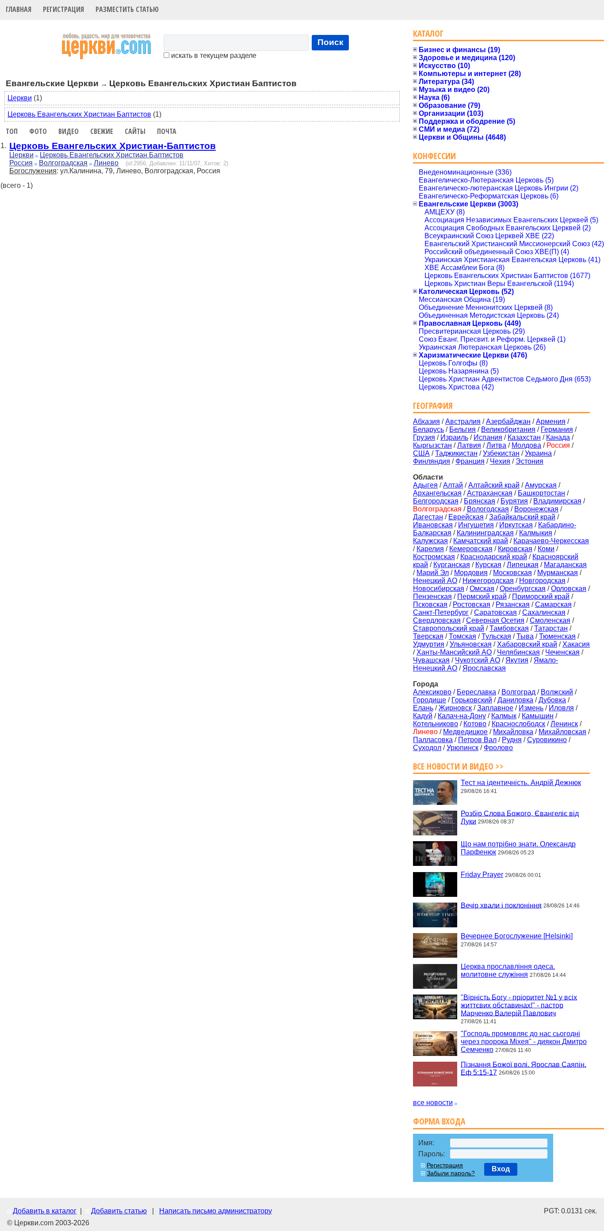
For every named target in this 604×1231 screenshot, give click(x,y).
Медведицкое (465, 732)
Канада (558, 437)
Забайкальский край (522, 517)
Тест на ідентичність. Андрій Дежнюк (521, 782)
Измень (531, 708)
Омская (482, 588)
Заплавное (495, 708)
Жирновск (455, 708)
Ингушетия (476, 525)
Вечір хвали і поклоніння (501, 905)
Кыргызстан (432, 445)
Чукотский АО (477, 660)
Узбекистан (501, 453)
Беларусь (428, 429)
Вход (501, 1169)
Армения (551, 421)
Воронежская (536, 509)
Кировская (515, 549)
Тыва (525, 636)
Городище (429, 700)
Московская (512, 572)
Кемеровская (471, 549)
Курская (488, 564)
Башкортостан (541, 493)
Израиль (454, 437)
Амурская (541, 485)
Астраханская (489, 493)
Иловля (561, 708)
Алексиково (432, 692)
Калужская (430, 541)
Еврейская (466, 517)
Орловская (568, 588)
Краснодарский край (493, 556)
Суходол (427, 747)
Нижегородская (488, 580)
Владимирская (557, 501)
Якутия (516, 660)
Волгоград (518, 692)
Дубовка (552, 700)
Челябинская (518, 652)
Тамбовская (509, 628)
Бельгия (462, 429)
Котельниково (435, 724)
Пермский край (482, 596)
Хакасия (576, 644)
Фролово (498, 747)
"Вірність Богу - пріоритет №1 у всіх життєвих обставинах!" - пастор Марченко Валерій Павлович (519, 1005)
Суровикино (547, 739)
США (421, 453)
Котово (474, 724)
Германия (557, 429)
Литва (496, 445)
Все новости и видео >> (458, 766)
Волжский (557, 692)
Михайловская (562, 732)
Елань (423, 708)
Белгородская (436, 501)
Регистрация (63, 9)
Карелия (430, 549)
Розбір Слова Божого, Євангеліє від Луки (520, 817)
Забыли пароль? (451, 1173)
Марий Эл (433, 572)
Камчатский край (480, 541)
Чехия (500, 461)
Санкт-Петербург (441, 612)
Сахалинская (544, 612)
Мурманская (557, 572)
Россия (21, 163)
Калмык (503, 716)
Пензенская (432, 596)
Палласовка (433, 739)
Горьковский (471, 700)
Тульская (496, 636)
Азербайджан (508, 421)
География (433, 406)
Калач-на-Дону (462, 716)
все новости (433, 1102)
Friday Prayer (482, 874)
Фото (38, 131)
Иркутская (516, 525)
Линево (106, 163)
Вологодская (488, 509)
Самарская (553, 604)
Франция (470, 461)
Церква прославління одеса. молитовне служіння (508, 970)
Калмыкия (535, 533)
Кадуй (422, 716)
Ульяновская (471, 644)
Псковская (430, 604)
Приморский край (541, 596)
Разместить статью (127, 9)
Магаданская (565, 564)
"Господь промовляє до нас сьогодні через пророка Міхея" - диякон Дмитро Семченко (524, 1041)
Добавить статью (119, 1211)
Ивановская (433, 525)
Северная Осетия (495, 620)
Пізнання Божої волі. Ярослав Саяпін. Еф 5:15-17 (523, 1068)
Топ (12, 131)
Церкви (20, 98)
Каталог (428, 33)
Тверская (428, 636)
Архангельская (437, 493)
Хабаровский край (527, 644)
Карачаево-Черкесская (551, 541)
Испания (488, 437)
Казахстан (524, 437)
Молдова (526, 445)
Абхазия (426, 421)
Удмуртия (428, 644)
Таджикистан (456, 453)
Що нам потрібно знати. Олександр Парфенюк (518, 848)
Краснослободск (518, 724)
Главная (18, 9)
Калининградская (485, 533)
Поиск (330, 42)
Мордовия (471, 572)
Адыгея (425, 485)
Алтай (453, 485)
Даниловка (515, 700)
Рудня (512, 739)
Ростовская (471, 604)
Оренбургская (523, 588)
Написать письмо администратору (215, 1211)
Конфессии (434, 156)
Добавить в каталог (44, 1211)
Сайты (135, 131)
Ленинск (564, 724)
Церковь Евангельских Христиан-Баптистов (112, 146)
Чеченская (562, 652)
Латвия (469, 445)
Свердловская (437, 620)
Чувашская (431, 660)
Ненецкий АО (435, 580)
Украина (538, 453)
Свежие (101, 131)
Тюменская (557, 636)
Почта (166, 131)
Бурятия (514, 501)
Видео (68, 131)
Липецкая (523, 564)
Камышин (538, 716)
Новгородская (542, 580)
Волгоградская (63, 163)
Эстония (529, 461)
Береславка (476, 692)
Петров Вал (477, 739)
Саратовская (495, 612)
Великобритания (508, 429)
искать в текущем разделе (212, 55)
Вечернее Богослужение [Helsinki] (517, 936)
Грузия (424, 437)
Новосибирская (438, 588)
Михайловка (513, 732)
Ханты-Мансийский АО (454, 652)
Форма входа (439, 1121)
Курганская (451, 564)
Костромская (434, 556)
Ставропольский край (448, 628)
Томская (462, 636)
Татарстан (551, 628)
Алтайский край (494, 485)
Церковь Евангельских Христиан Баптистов (79, 114)
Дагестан (428, 517)
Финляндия (431, 461)
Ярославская (484, 668)
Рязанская (513, 604)
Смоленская (550, 620)
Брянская (479, 501)
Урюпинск (462, 747)
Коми (546, 549)
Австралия (463, 421)
